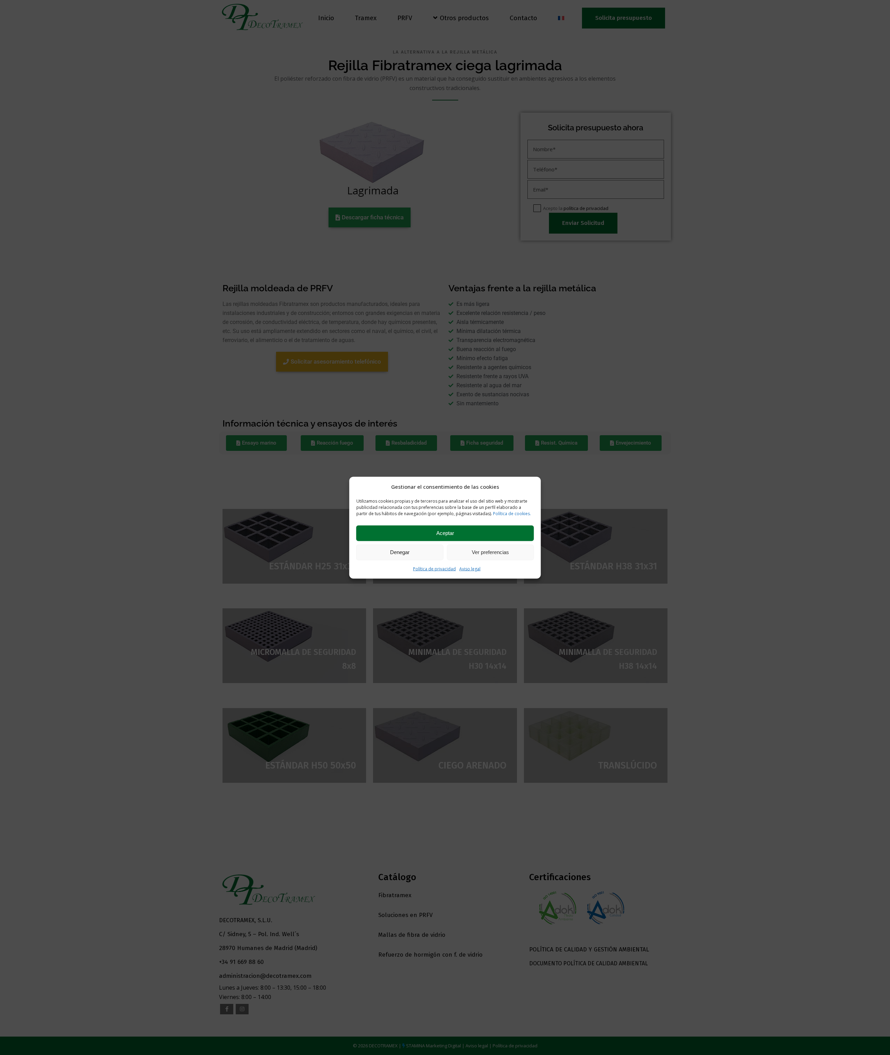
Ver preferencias (490, 552)
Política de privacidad (434, 568)
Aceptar (445, 533)
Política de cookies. (512, 513)
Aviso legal (469, 568)
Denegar (400, 552)
